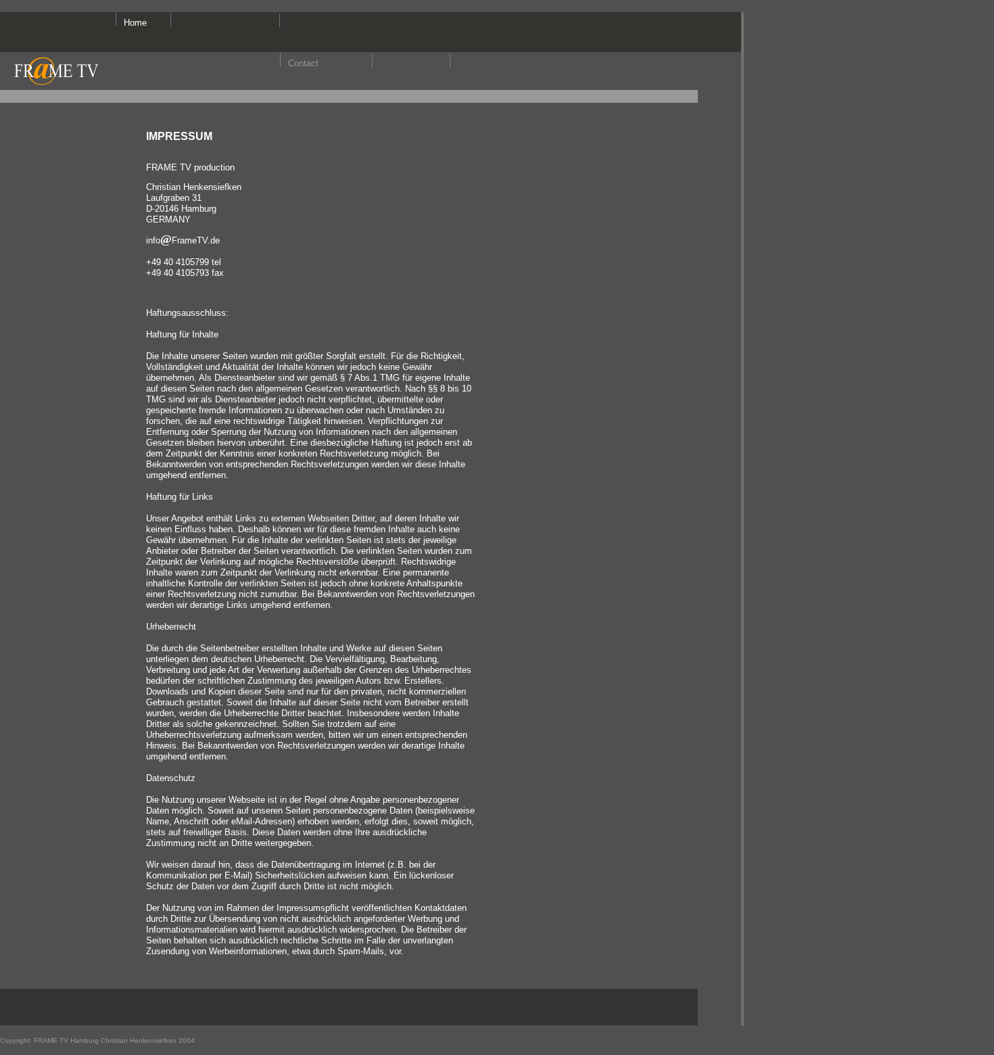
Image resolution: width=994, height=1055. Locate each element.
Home (135, 23)
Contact (303, 63)
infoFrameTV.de (183, 240)
